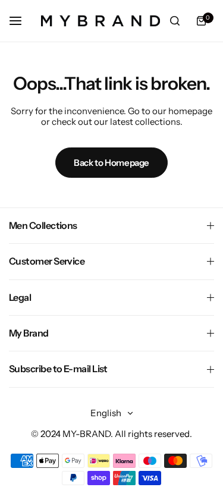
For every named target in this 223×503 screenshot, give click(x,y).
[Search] (175, 21)
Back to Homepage (111, 162)
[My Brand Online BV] (100, 21)
